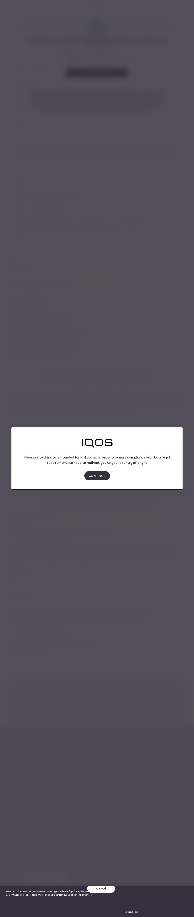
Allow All (101, 888)
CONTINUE (97, 475)
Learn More (131, 912)
